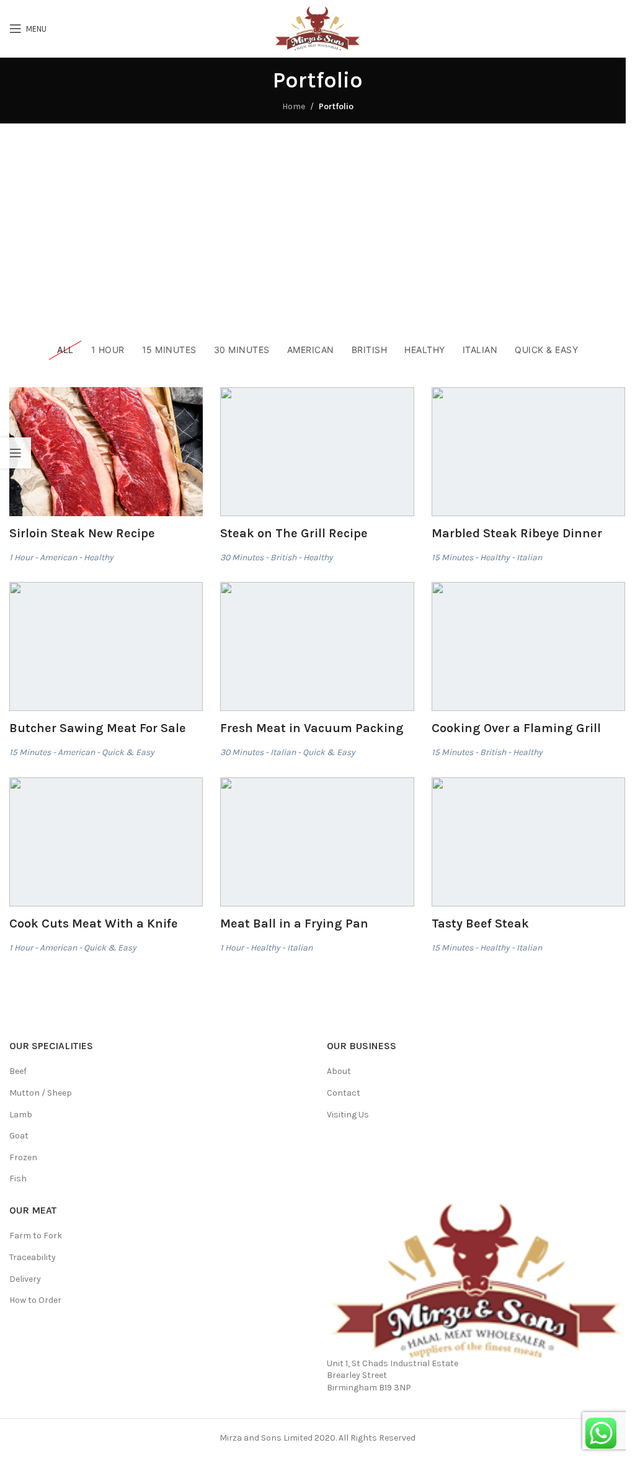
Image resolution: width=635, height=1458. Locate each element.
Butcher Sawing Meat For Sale (97, 728)
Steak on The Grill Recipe (294, 533)
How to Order (35, 1300)
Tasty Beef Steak (480, 923)
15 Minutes (452, 557)
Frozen (23, 1157)
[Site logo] (317, 27)
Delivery (25, 1279)
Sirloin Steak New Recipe (82, 533)
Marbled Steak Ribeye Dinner (517, 533)
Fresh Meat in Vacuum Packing (312, 728)
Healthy (98, 557)
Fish (18, 1178)
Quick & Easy (128, 752)
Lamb (20, 1114)
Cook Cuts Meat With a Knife (93, 923)
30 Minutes (242, 557)
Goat (19, 1135)
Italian (529, 557)
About (339, 1071)
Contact (343, 1093)
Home (293, 106)
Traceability (32, 1257)
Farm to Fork (35, 1235)
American (58, 557)
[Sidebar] (15, 452)
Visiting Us (348, 1114)
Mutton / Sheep (40, 1093)
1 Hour (21, 557)
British (283, 557)
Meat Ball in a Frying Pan (294, 923)
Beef (18, 1071)
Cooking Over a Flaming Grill (516, 728)
